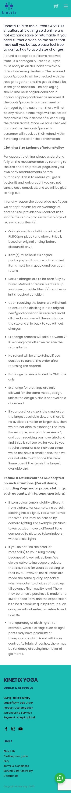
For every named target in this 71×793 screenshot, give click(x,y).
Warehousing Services (18, 713)
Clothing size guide (16, 756)
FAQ (6, 761)
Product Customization (18, 708)
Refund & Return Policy (18, 771)
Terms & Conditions (16, 766)
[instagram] (13, 728)
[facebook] (6, 728)
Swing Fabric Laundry (17, 698)
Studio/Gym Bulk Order (18, 703)
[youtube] (20, 728)
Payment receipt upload (19, 717)
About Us (9, 751)
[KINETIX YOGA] (9, 8)
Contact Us (11, 776)
